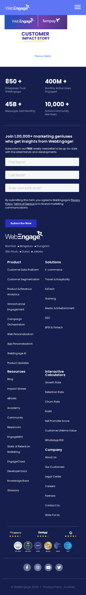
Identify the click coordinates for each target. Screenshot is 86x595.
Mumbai (10, 246)
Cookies (69, 587)
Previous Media (43, 56)
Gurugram (43, 246)
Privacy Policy (52, 587)
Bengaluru (26, 246)
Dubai (26, 251)
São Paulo (11, 251)
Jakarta (38, 251)
